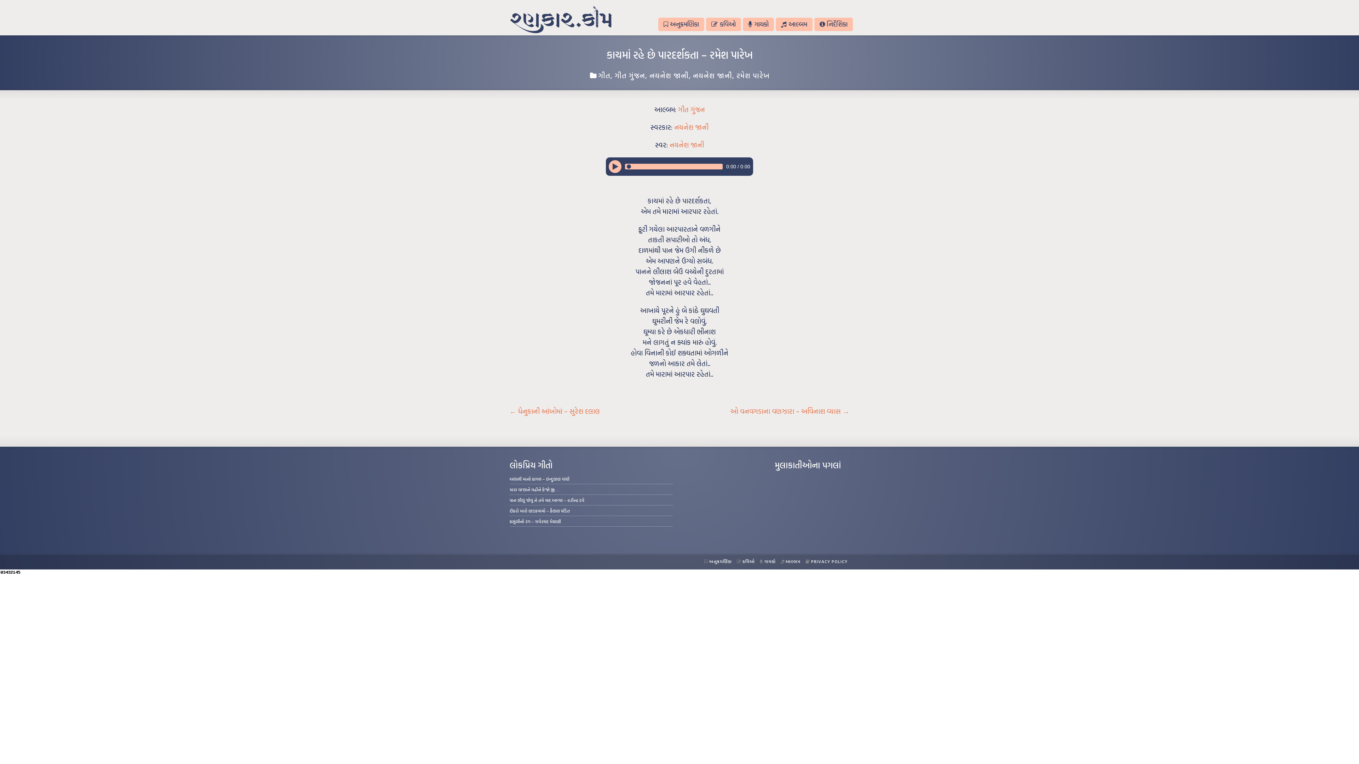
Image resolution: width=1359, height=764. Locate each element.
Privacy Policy (829, 561)
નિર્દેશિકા (837, 24)
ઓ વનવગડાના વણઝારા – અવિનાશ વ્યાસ (789, 411)
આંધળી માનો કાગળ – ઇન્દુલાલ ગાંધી (539, 479)
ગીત (604, 75)
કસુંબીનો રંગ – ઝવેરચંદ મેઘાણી (535, 521)
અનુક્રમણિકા (684, 24)
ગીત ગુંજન (630, 75)
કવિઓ (728, 24)
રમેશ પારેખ (753, 75)
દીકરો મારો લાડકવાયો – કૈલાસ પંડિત (540, 511)
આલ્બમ (798, 24)
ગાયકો (761, 24)
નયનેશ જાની (669, 75)
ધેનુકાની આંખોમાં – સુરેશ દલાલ (555, 411)
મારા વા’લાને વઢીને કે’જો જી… (534, 489)
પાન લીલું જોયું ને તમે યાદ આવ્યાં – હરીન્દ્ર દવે (547, 500)
